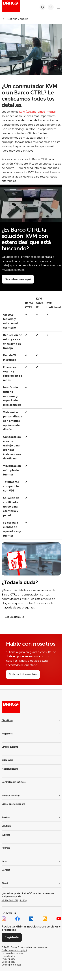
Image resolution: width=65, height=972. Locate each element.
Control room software (14, 782)
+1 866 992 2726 (14, 900)
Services (6, 817)
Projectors (7, 733)
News (4, 861)
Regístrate (12, 937)
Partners (6, 848)
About (5, 883)
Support (6, 835)
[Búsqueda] (51, 7)
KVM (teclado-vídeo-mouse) (38, 111)
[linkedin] (31, 918)
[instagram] (4, 918)
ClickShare (7, 720)
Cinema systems (10, 747)
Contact (6, 870)
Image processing (11, 795)
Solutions (6, 826)
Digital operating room (13, 804)
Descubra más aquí (18, 279)
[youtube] (59, 918)
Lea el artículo (14, 617)
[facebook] (17, 918)
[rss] (45, 918)
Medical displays (10, 769)
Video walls (7, 760)
